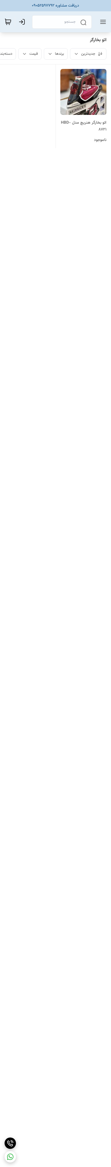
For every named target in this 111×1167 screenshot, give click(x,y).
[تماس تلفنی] (10, 1143)
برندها (59, 54)
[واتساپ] (10, 1156)
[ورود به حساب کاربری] (23, 22)
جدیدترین (88, 54)
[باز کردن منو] (101, 21)
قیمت (33, 54)
